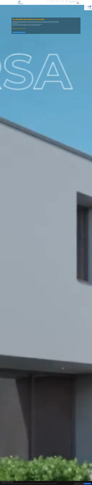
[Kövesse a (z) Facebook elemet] (77, 3)
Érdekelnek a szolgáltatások (19, 32)
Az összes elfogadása (87, 483)
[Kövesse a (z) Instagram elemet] (78, 3)
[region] (46, 483)
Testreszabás (76, 483)
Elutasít (81, 483)
